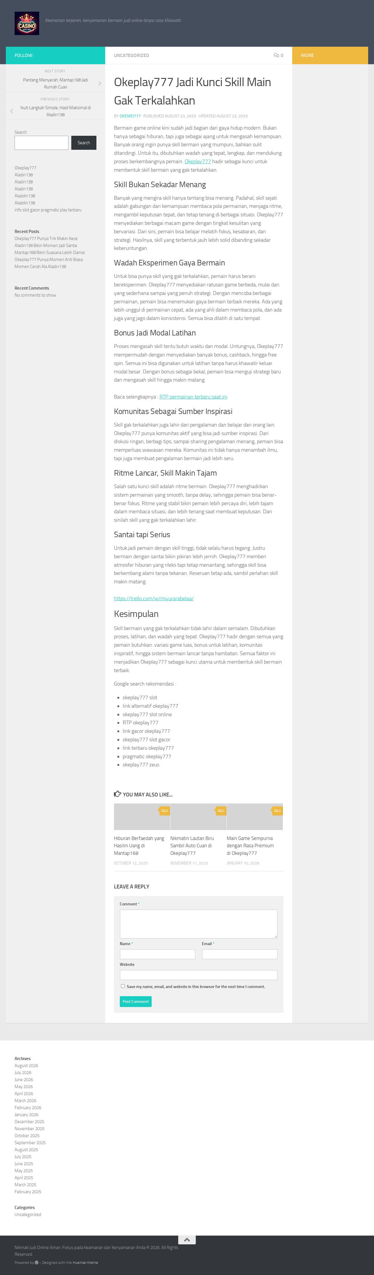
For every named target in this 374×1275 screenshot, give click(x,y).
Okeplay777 (198, 161)
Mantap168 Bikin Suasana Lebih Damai (50, 252)
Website (127, 964)
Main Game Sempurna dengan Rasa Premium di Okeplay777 (250, 845)
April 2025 (24, 1177)
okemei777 (130, 116)
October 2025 (27, 1135)
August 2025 (26, 1149)
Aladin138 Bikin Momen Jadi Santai (46, 245)
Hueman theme (85, 1262)
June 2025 (24, 1163)
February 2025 (28, 1191)
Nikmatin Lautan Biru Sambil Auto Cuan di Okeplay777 (192, 845)
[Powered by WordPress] (37, 1262)
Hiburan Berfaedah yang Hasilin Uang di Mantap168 (139, 845)
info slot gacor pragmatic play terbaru (48, 210)
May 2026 (24, 1086)
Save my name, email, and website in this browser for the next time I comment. (196, 986)
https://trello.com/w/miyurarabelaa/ (154, 598)
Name (126, 943)
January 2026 (26, 1114)
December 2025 (29, 1121)
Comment (130, 904)
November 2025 (29, 1128)
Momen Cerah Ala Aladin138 (40, 266)
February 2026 (28, 1107)
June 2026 (24, 1079)
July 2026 (23, 1072)
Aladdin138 (25, 196)
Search (21, 132)
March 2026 (25, 1100)
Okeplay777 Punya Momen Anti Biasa (49, 259)
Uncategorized (131, 55)
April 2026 (24, 1093)
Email (208, 943)
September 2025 (30, 1142)
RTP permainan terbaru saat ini (193, 397)
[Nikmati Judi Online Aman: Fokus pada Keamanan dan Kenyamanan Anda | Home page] (27, 23)
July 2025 (23, 1156)
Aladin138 (24, 175)
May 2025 (24, 1170)
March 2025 (25, 1184)
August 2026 (26, 1065)
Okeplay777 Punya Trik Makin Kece (46, 238)
